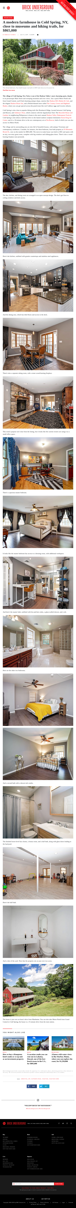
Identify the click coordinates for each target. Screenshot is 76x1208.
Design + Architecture (32, 1165)
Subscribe (59, 1184)
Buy (4, 1134)
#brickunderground (44, 1108)
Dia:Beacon (50, 120)
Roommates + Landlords (33, 1139)
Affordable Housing (8, 1143)
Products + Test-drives (8, 1165)
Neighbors (5, 1159)
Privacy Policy (32, 1202)
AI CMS (43, 1204)
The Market (5, 1137)
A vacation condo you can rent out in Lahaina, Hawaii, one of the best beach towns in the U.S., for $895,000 (37, 1059)
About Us (30, 1199)
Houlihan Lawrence (9, 90)
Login (63, 1202)
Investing (5, 1139)
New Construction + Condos (10, 1141)
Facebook (59, 1123)
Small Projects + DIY (32, 1161)
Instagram (67, 1123)
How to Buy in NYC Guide (9, 1148)
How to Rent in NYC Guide (33, 1145)
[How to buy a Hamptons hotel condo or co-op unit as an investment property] (13, 1043)
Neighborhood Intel (8, 1163)
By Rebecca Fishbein (9, 34)
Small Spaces (30, 1159)
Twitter (63, 1123)
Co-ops (4, 1145)
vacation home (54, 1079)
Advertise (45, 1199)
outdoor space (36, 1079)
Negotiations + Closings (58, 1139)
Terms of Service (44, 1202)
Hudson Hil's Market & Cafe (59, 101)
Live (4, 1156)
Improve (29, 1156)
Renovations (30, 1163)
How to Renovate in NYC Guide (34, 1168)
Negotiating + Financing (9, 1147)
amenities (24, 1079)
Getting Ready (55, 1141)
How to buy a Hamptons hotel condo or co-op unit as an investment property (13, 1056)
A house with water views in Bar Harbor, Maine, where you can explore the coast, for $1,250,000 (62, 1057)
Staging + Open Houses (57, 1137)
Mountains (8, 18)
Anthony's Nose (19, 113)
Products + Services (32, 1167)
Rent (28, 1134)
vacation (45, 1079)
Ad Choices (55, 1202)
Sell (53, 1134)
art (29, 1079)
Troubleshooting (7, 1167)
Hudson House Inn (17, 103)
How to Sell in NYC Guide (58, 1143)
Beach (5, 1052)
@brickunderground (32, 1108)
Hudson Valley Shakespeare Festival (59, 115)
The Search (30, 1143)
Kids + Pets (5, 1161)
